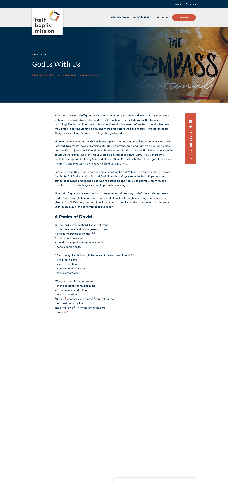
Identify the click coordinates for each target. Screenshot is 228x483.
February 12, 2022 (44, 74)
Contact (179, 4)
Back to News (40, 54)
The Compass (68, 74)
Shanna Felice (90, 74)
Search (192, 4)
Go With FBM (141, 17)
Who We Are (118, 17)
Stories (160, 17)
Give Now (184, 17)
